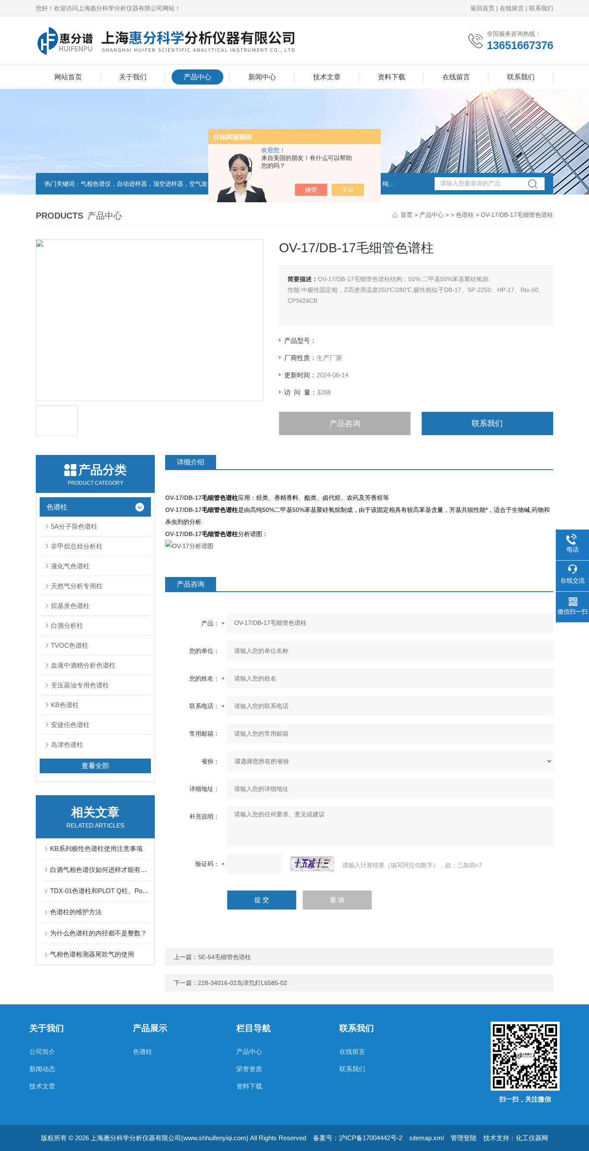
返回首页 (482, 8)
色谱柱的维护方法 (76, 912)
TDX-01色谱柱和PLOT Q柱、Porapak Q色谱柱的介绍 (99, 890)
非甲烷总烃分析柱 (77, 546)
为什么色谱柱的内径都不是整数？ (98, 933)
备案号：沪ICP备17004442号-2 (357, 1138)
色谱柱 (465, 214)
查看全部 (95, 765)
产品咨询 (344, 423)
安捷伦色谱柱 (70, 724)
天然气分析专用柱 (77, 586)
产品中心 (197, 77)
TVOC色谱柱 (69, 645)
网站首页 (68, 77)
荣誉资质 (249, 1069)
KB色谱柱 (65, 705)
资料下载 (391, 77)
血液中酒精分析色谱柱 (83, 665)
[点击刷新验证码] (312, 863)
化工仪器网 (532, 1138)
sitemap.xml (426, 1138)
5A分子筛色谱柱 (74, 526)
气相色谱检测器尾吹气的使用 (92, 954)
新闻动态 (42, 1069)
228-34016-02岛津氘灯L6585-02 (242, 982)
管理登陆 (463, 1138)
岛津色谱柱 (67, 744)
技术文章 (327, 77)
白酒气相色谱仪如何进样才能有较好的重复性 (99, 869)
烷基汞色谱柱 (70, 605)
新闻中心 (262, 77)
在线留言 (512, 8)
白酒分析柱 (67, 625)
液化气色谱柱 (70, 566)
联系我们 (541, 8)
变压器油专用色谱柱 (80, 685)
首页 (407, 214)
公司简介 (42, 1051)
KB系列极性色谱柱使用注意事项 (96, 848)
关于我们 (133, 77)
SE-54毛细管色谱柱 (224, 956)
